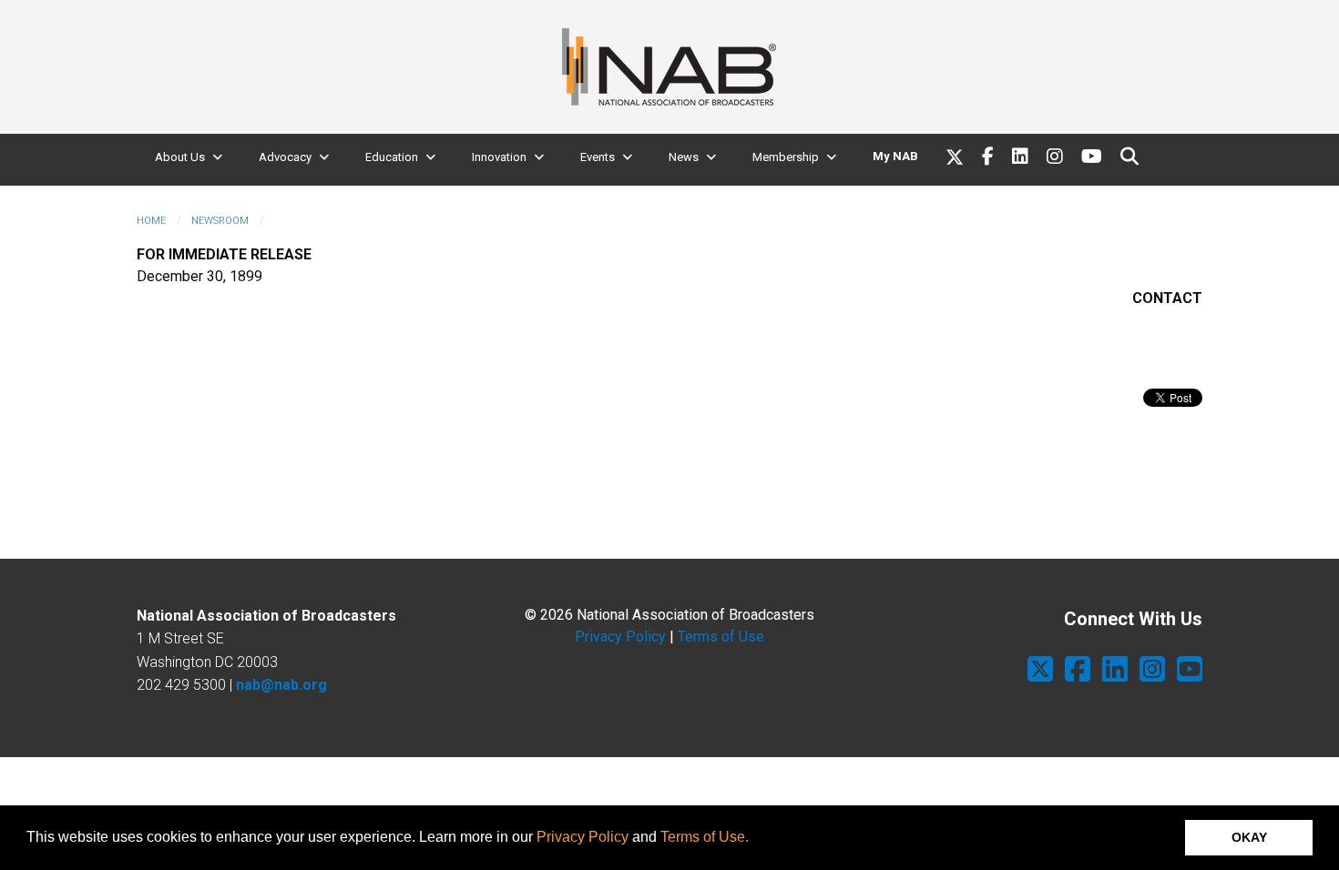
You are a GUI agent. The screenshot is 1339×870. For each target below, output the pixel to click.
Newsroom (220, 221)
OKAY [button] (1249, 837)
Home (151, 221)
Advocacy (285, 157)
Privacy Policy (583, 837)
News (684, 157)
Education (391, 157)
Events (597, 157)
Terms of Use (721, 636)
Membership (785, 157)
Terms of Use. (704, 837)
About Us (180, 157)
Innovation (499, 157)
